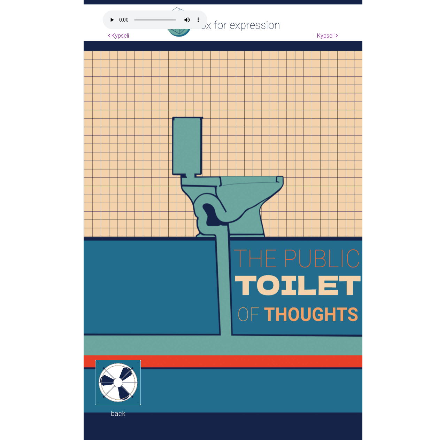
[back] (118, 382)
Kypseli (119, 35)
